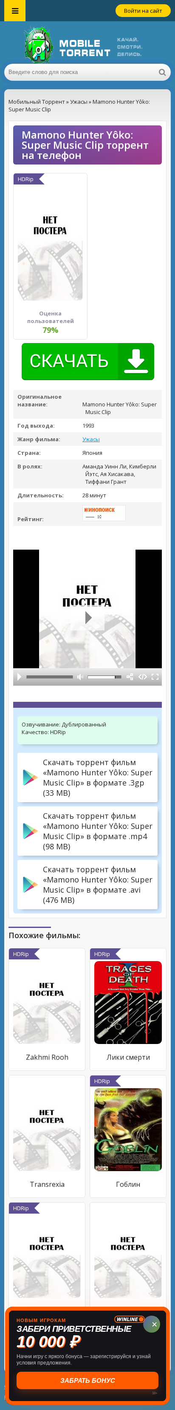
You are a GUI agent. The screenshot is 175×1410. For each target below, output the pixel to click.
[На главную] (87, 43)
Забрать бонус (87, 1380)
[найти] (162, 72)
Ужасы (91, 439)
